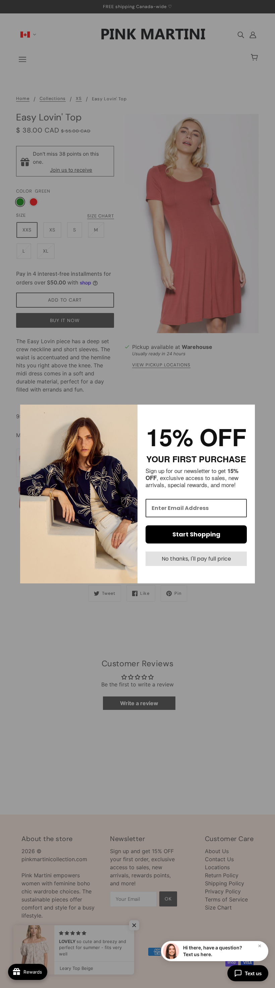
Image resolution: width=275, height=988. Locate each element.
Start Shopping (196, 534)
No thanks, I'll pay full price (196, 559)
